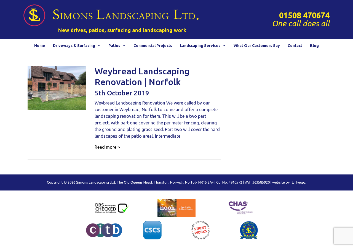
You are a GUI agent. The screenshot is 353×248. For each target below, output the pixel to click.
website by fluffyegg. (289, 182)
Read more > (107, 147)
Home (39, 45)
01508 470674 (304, 15)
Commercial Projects (152, 45)
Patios (114, 45)
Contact (295, 45)
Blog (314, 45)
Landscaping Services (200, 45)
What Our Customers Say (257, 45)
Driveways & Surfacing (74, 45)
